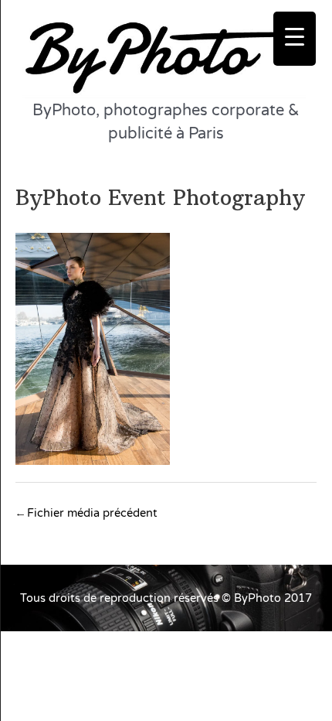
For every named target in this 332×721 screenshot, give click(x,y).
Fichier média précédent (87, 513)
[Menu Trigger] (294, 39)
